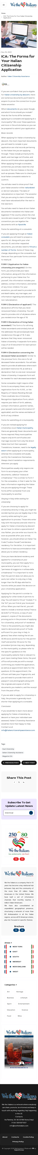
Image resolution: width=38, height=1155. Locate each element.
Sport (9, 1004)
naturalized (30, 187)
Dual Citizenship (8, 749)
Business (10, 998)
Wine (20, 1016)
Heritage (19, 992)
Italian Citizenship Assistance (18, 76)
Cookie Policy (28, 1137)
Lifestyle (23, 998)
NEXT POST (30, 763)
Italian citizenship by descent (17, 95)
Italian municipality (25, 428)
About (4, 1137)
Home (3, 13)
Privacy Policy (18, 1142)
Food (9, 1016)
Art (8, 992)
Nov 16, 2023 (6, 52)
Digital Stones (19, 1150)
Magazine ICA (7, 756)
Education (11, 1010)
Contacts (15, 1137)
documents (12, 109)
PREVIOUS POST (12, 763)
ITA (16, 859)
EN (22, 859)
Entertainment (23, 1004)
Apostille (22, 224)
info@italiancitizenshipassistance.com (18, 730)
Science (25, 1010)
